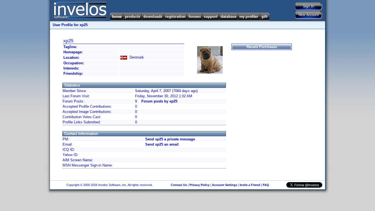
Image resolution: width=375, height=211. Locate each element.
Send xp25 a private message (170, 139)
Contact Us (179, 185)
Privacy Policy (199, 185)
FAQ (266, 185)
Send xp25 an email (162, 144)
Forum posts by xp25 (159, 101)
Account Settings (224, 185)
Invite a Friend (250, 185)
